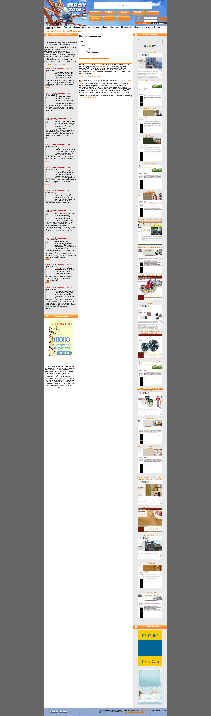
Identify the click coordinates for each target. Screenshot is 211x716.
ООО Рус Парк (150, 80)
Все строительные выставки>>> (56, 64)
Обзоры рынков (126, 27)
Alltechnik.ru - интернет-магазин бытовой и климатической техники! (150, 332)
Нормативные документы (138, 12)
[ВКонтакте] (145, 45)
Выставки (147, 27)
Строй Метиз (150, 192)
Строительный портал (53, 31)
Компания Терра (150, 108)
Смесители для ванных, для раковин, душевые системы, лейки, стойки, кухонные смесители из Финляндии (150, 477)
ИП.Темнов (150, 136)
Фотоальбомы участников (95, 17)
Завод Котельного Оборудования (150, 275)
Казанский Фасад (150, 52)
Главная (50, 27)
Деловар (150, 418)
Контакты (114, 27)
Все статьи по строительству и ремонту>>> (94, 58)
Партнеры (67, 27)
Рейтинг (58, 27)
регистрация (143, 23)
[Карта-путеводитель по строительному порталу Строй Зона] (150, 43)
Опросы (138, 27)
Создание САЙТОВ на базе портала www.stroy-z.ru (150, 389)
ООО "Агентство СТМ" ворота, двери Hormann (150, 447)
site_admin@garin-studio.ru (88, 97)
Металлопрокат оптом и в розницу (150, 247)
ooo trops (150, 303)
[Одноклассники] (150, 45)
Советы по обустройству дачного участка (150, 361)
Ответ (47, 87)
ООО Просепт (150, 563)
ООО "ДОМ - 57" (150, 164)
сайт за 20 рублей (102, 66)
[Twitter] (147, 45)
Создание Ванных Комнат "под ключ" (150, 220)
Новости (97, 27)
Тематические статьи (109, 12)
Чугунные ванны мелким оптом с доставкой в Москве (150, 592)
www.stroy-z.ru (145, 710)
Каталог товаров (95, 11)
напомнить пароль (159, 23)
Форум (89, 27)
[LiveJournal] (155, 45)
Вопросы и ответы (109, 17)
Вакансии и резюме (123, 17)
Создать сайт (79, 27)
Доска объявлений (152, 11)
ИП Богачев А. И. (150, 535)
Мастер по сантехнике (150, 507)
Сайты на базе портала (124, 12)
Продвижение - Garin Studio (134, 712)
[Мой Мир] (152, 45)
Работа (105, 27)
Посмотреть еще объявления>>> (90, 77)
